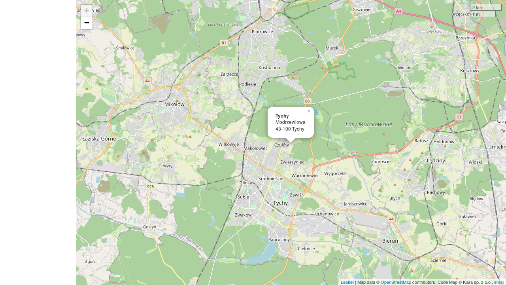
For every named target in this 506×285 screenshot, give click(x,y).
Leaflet (347, 282)
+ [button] (86, 10)
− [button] (86, 23)
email (499, 282)
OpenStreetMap (396, 282)
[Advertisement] (38, 142)
